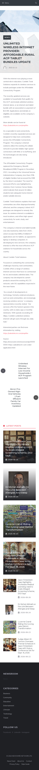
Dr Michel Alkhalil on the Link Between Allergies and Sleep (17, 490)
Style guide (25, 764)
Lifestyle (6, 710)
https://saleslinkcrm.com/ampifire (15, 125)
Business (6, 693)
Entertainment (8, 706)
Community (7, 697)
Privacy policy (14, 764)
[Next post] (36, 397)
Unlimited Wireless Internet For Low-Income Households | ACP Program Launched (24, 370)
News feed (11, 761)
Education (7, 702)
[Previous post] (3, 371)
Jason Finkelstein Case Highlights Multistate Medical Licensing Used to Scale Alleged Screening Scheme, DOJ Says (26, 587)
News (7, 37)
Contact (29, 761)
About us (20, 761)
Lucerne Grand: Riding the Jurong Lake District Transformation (19, 527)
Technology (7, 714)
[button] (36, 3)
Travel (5, 718)
